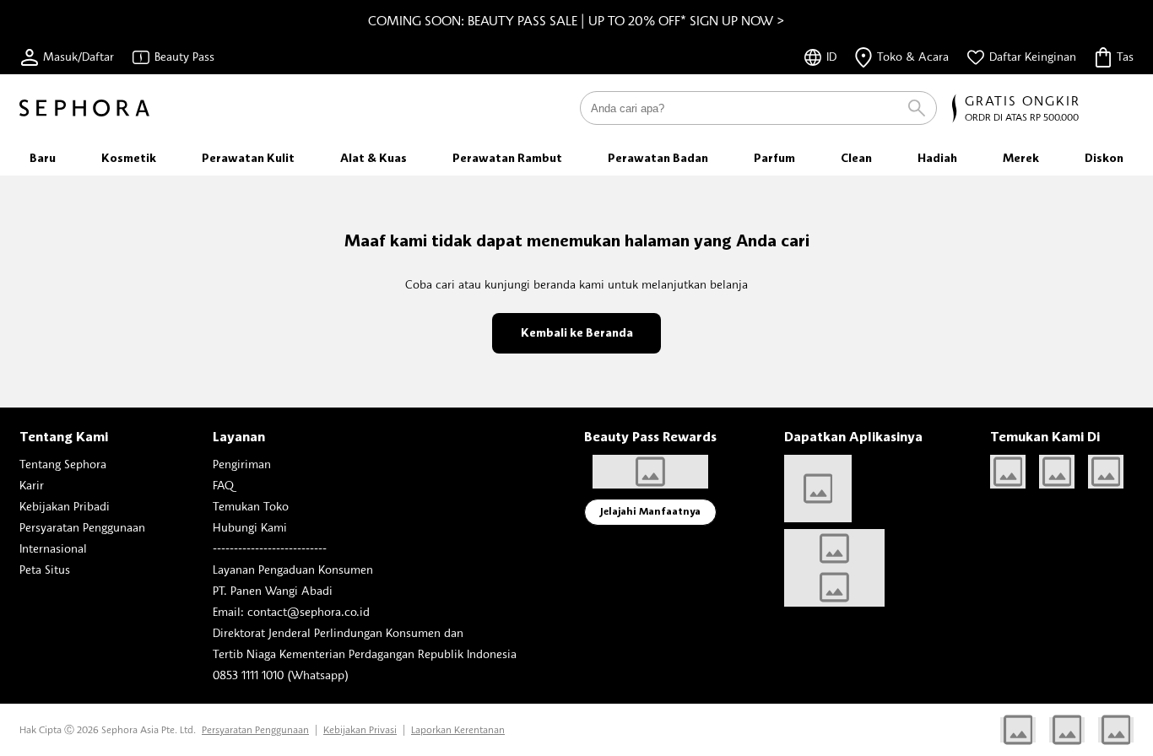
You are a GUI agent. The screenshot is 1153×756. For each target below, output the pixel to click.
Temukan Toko (251, 506)
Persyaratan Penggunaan (82, 527)
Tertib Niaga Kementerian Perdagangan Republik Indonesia (365, 653)
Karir (31, 485)
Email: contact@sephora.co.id (291, 611)
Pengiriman (242, 463)
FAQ (223, 485)
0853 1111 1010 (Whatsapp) (281, 674)
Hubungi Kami (250, 527)
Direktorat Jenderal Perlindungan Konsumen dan (338, 632)
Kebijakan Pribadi (64, 506)
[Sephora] (84, 108)
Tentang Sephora (62, 463)
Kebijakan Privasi (360, 729)
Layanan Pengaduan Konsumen (293, 569)
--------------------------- (270, 548)
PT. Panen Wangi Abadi (273, 590)
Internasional (53, 548)
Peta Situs (44, 569)
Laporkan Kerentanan (458, 729)
